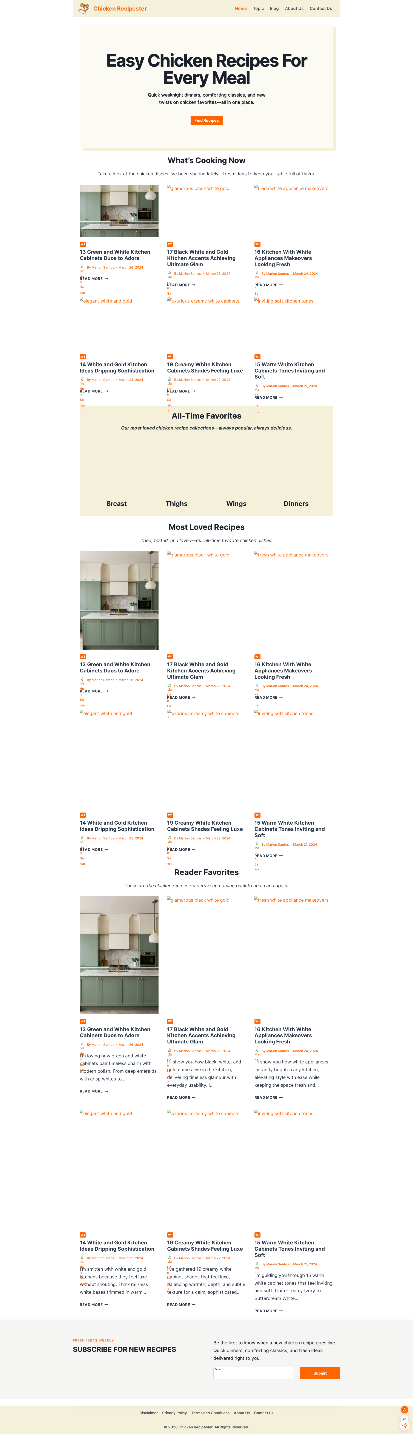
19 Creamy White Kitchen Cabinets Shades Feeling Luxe (205, 367)
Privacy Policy (174, 1413)
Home (241, 8)
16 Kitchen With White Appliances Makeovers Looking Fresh (283, 258)
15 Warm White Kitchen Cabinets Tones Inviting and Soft (289, 370)
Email (219, 1369)
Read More (94, 279)
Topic (258, 8)
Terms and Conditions (210, 1413)
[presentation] (119, 211)
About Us (294, 8)
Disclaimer (149, 1413)
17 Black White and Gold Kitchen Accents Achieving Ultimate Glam (201, 258)
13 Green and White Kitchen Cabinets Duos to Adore (115, 255)
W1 (83, 244)
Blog (274, 8)
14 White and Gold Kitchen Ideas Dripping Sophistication (117, 367)
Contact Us (321, 8)
